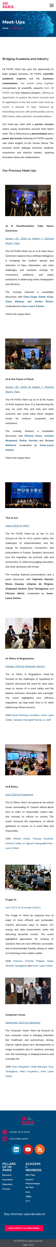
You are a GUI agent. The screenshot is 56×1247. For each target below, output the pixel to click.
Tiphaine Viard (20, 720)
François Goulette (43, 838)
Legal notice (28, 1245)
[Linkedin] (16, 1149)
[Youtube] (28, 1149)
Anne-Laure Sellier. (33, 306)
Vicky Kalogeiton (21, 1066)
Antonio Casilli (13, 843)
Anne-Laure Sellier (42, 965)
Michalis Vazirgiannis (16, 965)
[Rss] (40, 1149)
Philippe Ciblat (44, 961)
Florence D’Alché (23, 961)
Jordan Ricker (44, 301)
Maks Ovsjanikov (29, 1071)
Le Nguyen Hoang (32, 843)
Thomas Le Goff (42, 720)
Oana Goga (30, 297)
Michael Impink (21, 838)
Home (5, 28)
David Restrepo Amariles (26, 715)
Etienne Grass (33, 436)
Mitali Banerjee (39, 1066)
